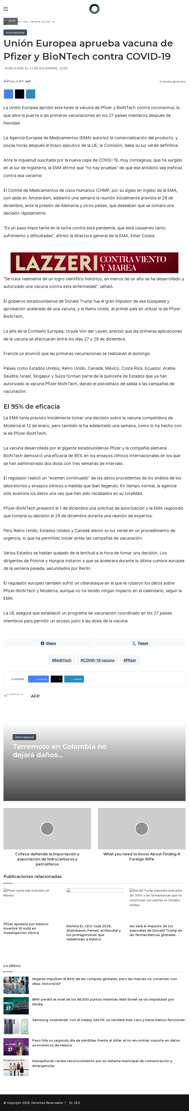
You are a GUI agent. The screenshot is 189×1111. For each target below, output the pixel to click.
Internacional (15, 32)
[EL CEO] (94, 9)
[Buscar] (183, 10)
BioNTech (62, 660)
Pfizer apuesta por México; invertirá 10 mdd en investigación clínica (26, 928)
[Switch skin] (175, 10)
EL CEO (74, 1103)
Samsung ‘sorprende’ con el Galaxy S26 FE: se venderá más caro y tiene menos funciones (108, 1020)
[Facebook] (8, 94)
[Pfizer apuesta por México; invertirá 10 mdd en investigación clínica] (31, 904)
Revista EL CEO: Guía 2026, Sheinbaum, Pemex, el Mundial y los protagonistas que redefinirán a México (93, 932)
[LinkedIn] (30, 94)
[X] (19, 94)
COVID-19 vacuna (98, 660)
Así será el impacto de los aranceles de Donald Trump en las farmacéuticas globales (156, 930)
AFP (28, 81)
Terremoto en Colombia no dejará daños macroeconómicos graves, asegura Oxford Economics (60, 759)
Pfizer (131, 660)
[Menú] (5, 10)
